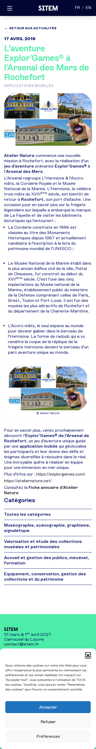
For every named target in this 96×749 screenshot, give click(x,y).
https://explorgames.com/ (60, 474)
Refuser (48, 721)
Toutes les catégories (27, 514)
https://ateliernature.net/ (28, 480)
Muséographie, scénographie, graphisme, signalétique (47, 528)
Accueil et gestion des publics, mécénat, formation (46, 560)
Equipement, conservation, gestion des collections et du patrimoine (45, 576)
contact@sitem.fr (21, 644)
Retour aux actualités (33, 28)
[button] (88, 655)
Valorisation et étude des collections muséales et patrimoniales (43, 544)
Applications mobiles (29, 86)
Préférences (48, 736)
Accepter (48, 707)
